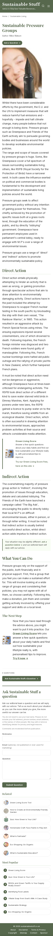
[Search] (43, 6)
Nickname (7, 734)
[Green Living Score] (6, 640)
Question (6, 759)
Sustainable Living (18, 16)
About (13, 930)
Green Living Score (26, 441)
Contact (33, 933)
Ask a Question (11, 43)
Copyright (12, 933)
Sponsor (44, 933)
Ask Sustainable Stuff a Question (20, 678)
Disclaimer (23, 930)
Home (4, 16)
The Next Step (12, 616)
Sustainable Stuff (21, 4)
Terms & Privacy (38, 930)
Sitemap (23, 933)
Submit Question (14, 785)
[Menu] (48, 6)
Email (23, 746)
